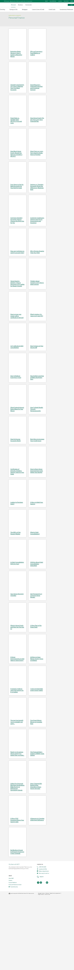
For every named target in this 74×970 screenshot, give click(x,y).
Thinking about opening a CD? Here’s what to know (37, 282)
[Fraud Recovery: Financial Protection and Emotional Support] (37, 72)
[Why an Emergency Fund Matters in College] (37, 38)
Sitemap (47, 893)
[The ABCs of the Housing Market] (17, 519)
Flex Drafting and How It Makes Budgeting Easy (37, 377)
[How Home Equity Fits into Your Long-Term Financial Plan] (37, 105)
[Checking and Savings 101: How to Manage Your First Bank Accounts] (17, 72)
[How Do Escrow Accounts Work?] (17, 426)
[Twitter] (44, 882)
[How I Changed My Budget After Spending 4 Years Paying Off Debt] (37, 771)
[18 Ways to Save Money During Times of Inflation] (37, 644)
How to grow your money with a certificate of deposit (16, 316)
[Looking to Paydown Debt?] (17, 489)
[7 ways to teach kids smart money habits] (37, 676)
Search (41, 876)
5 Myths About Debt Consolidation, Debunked (36, 564)
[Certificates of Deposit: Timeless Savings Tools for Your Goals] (17, 456)
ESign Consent (41, 894)
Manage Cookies (41, 893)
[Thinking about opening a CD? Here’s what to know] (37, 268)
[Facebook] (38, 882)
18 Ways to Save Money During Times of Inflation (36, 658)
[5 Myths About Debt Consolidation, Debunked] (37, 549)
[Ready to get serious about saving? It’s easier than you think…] (17, 739)
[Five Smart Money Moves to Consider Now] (37, 707)
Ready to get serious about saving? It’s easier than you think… (17, 753)
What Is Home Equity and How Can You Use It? (17, 627)
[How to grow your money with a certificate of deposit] (17, 301)
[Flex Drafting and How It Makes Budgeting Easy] (37, 363)
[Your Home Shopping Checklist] (17, 581)
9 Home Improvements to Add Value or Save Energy (17, 658)
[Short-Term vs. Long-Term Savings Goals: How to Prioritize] (37, 138)
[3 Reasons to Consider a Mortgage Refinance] (37, 805)
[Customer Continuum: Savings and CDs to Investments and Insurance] (37, 205)
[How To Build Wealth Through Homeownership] (37, 394)
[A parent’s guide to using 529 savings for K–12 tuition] (17, 676)
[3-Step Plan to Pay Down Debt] (37, 612)
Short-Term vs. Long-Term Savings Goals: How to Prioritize (36, 153)
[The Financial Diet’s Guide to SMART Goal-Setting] (37, 739)
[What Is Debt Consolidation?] (37, 519)
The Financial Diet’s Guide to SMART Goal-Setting (37, 753)
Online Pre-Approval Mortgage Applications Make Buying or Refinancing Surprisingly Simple (17, 787)
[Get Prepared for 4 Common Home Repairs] (37, 581)
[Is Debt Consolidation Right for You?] (17, 549)
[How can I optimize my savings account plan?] (17, 238)
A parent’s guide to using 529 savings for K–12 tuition (16, 690)
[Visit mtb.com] (4, 4)
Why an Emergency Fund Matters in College (36, 53)
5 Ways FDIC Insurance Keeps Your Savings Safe (17, 820)
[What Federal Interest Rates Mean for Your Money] (17, 394)
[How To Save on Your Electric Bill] (37, 333)
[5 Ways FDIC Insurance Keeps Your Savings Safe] (17, 805)
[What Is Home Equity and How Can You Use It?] (17, 612)
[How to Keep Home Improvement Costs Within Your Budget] (37, 456)
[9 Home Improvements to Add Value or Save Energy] (17, 644)
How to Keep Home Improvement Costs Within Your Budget (36, 470)
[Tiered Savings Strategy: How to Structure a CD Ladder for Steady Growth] (17, 268)
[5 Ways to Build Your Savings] (37, 489)
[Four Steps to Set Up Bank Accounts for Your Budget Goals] (17, 171)
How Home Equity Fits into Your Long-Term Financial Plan (37, 119)
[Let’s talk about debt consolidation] (17, 333)
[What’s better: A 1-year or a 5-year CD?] (37, 301)
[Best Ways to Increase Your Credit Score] (37, 426)
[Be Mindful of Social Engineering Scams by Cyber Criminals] (17, 837)
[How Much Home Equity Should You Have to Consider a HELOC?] (17, 138)
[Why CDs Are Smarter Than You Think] (37, 238)
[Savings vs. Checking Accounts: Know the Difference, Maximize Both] (37, 171)
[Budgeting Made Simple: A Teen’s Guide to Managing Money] (17, 38)
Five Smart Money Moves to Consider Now (36, 722)
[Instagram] (41, 882)
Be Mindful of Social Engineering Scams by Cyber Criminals (17, 851)
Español (72, 1)
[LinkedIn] (47, 882)
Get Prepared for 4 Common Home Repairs (36, 595)
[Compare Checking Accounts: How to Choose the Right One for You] (17, 205)
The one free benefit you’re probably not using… (16, 722)
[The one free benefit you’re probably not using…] (17, 707)
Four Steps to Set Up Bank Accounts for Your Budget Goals (16, 186)
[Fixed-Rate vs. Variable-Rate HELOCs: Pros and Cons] (17, 105)
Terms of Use (47, 894)
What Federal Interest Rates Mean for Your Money (17, 409)
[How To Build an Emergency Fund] (17, 363)
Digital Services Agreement (55, 893)
